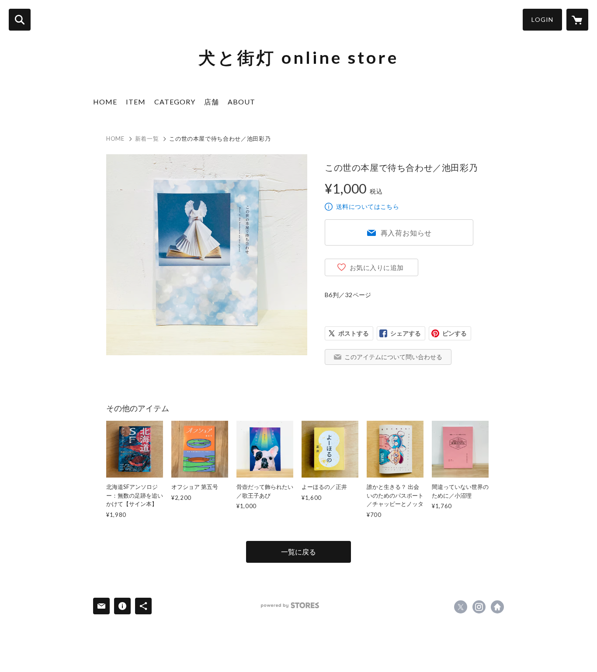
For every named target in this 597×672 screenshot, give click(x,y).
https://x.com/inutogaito (460, 606)
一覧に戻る (298, 551)
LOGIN (542, 19)
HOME (105, 101)
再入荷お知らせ (406, 233)
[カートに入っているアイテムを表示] (577, 20)
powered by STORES (290, 605)
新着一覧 (147, 138)
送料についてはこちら (367, 206)
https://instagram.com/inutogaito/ (479, 606)
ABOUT (241, 101)
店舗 (211, 101)
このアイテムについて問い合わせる (393, 356)
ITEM (136, 101)
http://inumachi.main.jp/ (497, 606)
